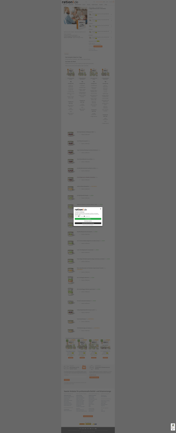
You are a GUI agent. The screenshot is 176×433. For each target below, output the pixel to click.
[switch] (173, 429)
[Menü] (174, 423)
